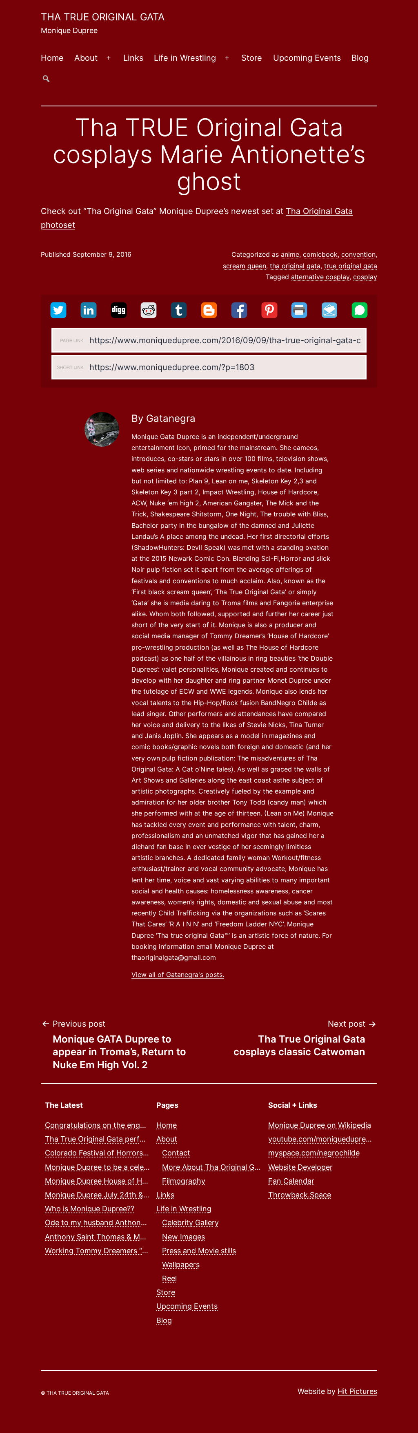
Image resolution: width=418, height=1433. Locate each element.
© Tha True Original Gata (75, 1393)
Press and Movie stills (199, 1250)
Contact (176, 1153)
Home (52, 58)
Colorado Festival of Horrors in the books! (117, 1153)
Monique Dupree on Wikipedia (319, 1125)
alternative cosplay (320, 277)
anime (290, 254)
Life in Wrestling (185, 58)
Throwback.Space (299, 1194)
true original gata (350, 266)
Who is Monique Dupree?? (89, 1208)
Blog (360, 58)
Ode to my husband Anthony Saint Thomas (120, 1222)
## (46, 78)
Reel (169, 1278)
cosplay (365, 277)
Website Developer (300, 1167)
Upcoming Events (307, 58)
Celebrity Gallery (190, 1222)
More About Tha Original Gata (213, 1167)
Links (133, 58)
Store (251, 58)
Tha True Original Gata (103, 17)
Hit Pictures (357, 1391)
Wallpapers (181, 1264)
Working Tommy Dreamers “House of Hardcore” (127, 1250)
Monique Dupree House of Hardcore (107, 1181)
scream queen (244, 266)
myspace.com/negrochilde (314, 1153)
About (86, 58)
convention (358, 254)
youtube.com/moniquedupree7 (321, 1139)
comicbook (320, 254)
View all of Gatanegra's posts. (177, 974)
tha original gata (295, 266)
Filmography (183, 1181)
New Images (183, 1236)
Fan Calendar (291, 1181)
